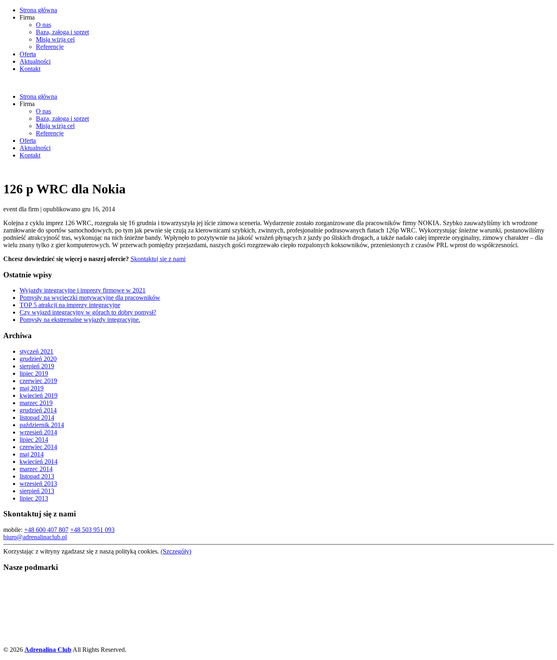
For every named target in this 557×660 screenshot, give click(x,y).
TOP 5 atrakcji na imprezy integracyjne (70, 304)
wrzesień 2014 (38, 432)
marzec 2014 (36, 468)
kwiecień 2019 (38, 395)
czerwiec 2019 (38, 380)
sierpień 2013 (37, 490)
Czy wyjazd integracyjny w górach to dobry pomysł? (88, 312)
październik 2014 (42, 424)
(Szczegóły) (176, 551)
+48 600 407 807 (46, 529)
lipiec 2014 (34, 439)
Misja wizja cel (55, 39)
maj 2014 (32, 454)
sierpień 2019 (37, 366)
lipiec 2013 (34, 498)
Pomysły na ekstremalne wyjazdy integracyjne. (80, 319)
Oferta (28, 54)
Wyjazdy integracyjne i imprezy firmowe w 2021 (83, 290)
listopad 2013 (37, 476)
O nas (43, 24)
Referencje (50, 46)
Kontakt (30, 68)
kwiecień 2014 (38, 461)
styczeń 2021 (36, 351)
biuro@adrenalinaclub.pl (35, 537)
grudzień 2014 (38, 410)
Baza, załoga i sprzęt (62, 32)
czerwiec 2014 (38, 446)
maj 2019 (32, 388)
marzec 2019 (36, 402)
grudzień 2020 (38, 358)
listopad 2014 (37, 417)
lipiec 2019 (34, 373)
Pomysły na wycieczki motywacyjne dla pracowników (90, 297)
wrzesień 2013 (38, 483)
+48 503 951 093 (92, 529)
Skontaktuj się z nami (158, 258)
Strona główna (38, 10)
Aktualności (35, 61)
